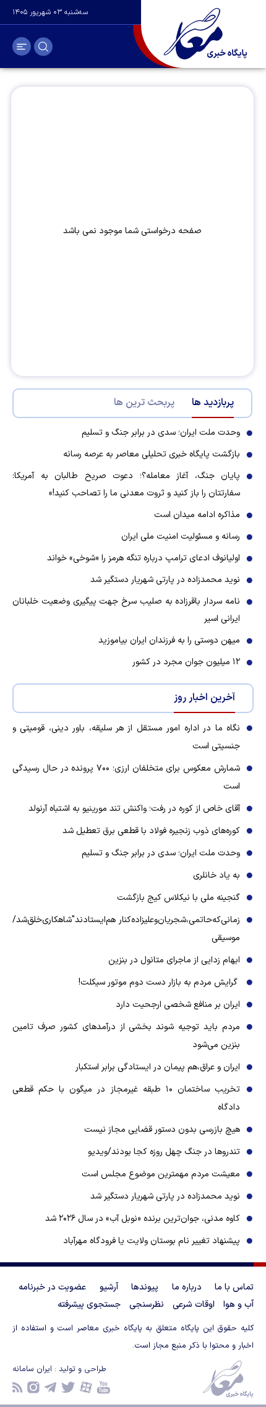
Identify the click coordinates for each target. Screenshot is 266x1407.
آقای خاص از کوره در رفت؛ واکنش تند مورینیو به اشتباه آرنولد (134, 808)
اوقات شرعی (194, 1304)
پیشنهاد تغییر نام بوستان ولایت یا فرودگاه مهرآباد (151, 1240)
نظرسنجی (146, 1304)
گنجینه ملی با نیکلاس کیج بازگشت (178, 897)
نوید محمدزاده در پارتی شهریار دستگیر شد (165, 1196)
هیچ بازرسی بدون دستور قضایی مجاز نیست (162, 1129)
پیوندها (144, 1287)
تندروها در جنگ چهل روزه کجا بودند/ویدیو (164, 1151)
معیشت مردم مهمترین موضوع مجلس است (161, 1174)
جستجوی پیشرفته (89, 1304)
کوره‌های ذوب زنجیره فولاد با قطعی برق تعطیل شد (151, 830)
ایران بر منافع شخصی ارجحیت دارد (178, 1004)
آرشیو (109, 1287)
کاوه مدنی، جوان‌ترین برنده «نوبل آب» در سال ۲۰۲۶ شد (142, 1218)
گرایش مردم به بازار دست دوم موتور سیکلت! (159, 982)
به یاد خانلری (216, 875)
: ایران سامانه (35, 1369)
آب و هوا (238, 1304)
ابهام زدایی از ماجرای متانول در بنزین (174, 960)
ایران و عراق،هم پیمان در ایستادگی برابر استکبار (157, 1067)
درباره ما (187, 1287)
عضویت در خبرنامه (52, 1287)
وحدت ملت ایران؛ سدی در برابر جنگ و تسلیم (161, 853)
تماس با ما (234, 1287)
